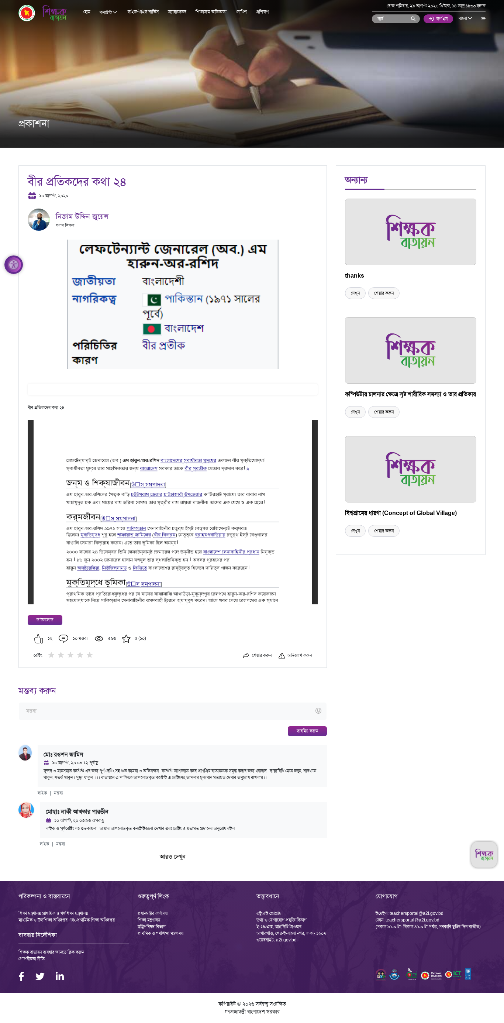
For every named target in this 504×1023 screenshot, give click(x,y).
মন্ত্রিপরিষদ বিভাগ (152, 926)
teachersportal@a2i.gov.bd (416, 913)
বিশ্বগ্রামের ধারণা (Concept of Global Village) (401, 513)
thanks (354, 275)
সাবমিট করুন (307, 731)
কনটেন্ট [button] (106, 12)
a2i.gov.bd (286, 940)
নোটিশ (241, 11)
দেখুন (355, 293)
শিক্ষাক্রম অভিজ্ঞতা (211, 11)
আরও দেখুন (173, 857)
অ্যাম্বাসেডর (177, 11)
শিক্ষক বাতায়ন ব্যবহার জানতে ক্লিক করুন (51, 952)
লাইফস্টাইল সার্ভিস (143, 11)
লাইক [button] (42, 793)
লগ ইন (442, 18)
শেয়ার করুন (384, 293)
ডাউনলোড (45, 619)
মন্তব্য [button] (58, 793)
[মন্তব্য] (172, 711)
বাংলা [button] (463, 18)
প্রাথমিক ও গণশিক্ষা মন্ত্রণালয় (160, 933)
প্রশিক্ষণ (262, 11)
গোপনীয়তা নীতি (31, 958)
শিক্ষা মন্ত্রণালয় (149, 920)
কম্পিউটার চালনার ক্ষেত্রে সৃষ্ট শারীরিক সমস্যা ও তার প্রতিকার (410, 394)
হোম (86, 11)
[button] (39, 638)
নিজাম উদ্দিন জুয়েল (82, 216)
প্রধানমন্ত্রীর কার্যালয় (153, 913)
